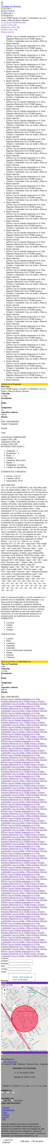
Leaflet (24, 1050)
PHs (4, 1119)
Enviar (4, 983)
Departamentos (8, 1110)
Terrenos (5, 1108)
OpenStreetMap (34, 1050)
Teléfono (4, 963)
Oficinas (5, 1115)
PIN (2, 966)
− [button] (4, 993)
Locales (5, 1117)
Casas (4, 1112)
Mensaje (4, 980)
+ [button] (4, 989)
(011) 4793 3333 (10, 1062)
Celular (4, 969)
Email (3, 972)
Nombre (4, 961)
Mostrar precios (7, 32)
